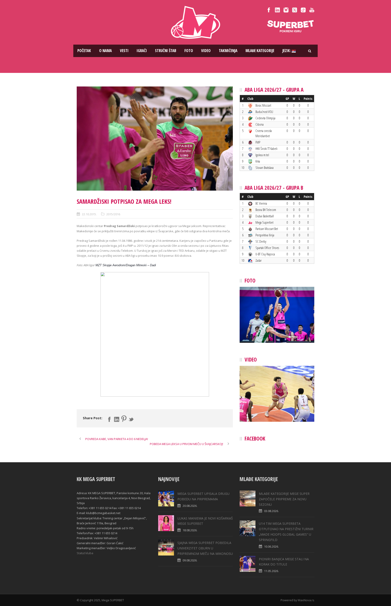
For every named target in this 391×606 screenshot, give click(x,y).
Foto (188, 50)
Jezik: (287, 50)
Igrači (142, 50)
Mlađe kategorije (260, 50)
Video (206, 50)
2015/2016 (113, 214)
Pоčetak (84, 50)
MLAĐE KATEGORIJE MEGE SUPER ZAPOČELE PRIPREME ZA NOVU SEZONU (284, 499)
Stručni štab (165, 50)
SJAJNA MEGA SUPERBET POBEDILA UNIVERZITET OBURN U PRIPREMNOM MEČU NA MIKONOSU (205, 548)
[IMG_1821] (155, 138)
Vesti (124, 50)
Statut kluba (85, 553)
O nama (105, 50)
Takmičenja (228, 50)
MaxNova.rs (306, 600)
